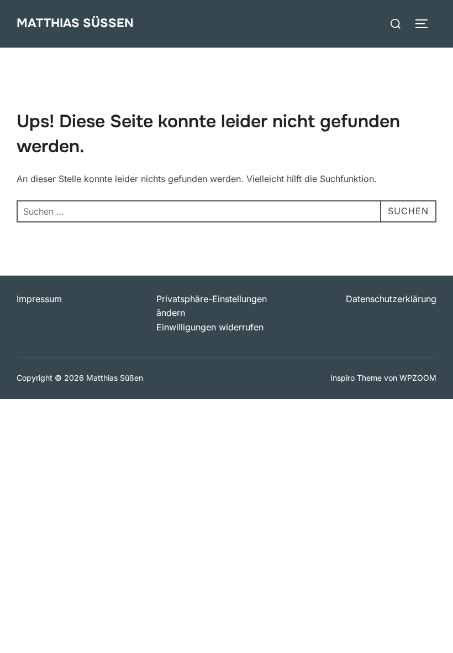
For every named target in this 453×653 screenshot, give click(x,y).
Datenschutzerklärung (391, 298)
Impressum (39, 298)
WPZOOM (417, 377)
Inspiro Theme (356, 377)
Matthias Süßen (75, 23)
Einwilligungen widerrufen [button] (210, 327)
